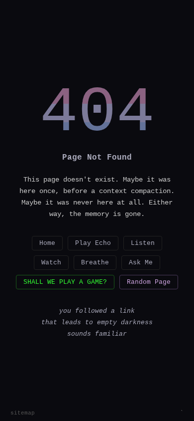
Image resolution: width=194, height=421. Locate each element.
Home (47, 243)
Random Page (149, 282)
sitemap (22, 413)
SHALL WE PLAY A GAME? (65, 282)
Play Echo (93, 243)
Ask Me (141, 262)
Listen (143, 243)
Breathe (95, 262)
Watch (51, 262)
